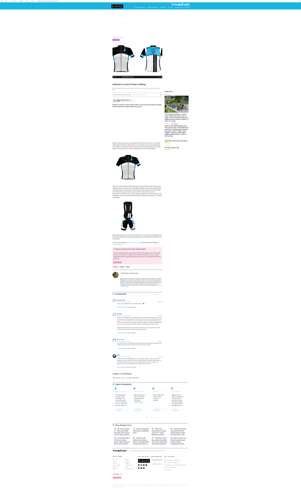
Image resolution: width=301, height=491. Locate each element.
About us (115, 459)
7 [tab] (154, 417)
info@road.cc (177, 460)
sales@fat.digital (181, 465)
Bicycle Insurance (129, 469)
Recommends (128, 465)
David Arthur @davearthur (129, 273)
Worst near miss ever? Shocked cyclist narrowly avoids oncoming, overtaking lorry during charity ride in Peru (178, 441)
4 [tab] (150, 417)
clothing (115, 266)
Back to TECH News (118, 37)
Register (124, 307)
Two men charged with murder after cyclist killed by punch (141, 430)
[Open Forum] (173, 7)
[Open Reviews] (146, 7)
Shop (126, 467)
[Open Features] (166, 7)
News (114, 461)
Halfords (122, 266)
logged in (124, 378)
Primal (127, 266)
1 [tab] (146, 417)
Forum (127, 459)
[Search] (1, 1)
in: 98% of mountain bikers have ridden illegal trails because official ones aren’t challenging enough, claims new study (176, 410)
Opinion (127, 461)
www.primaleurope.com (133, 242)
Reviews (115, 463)
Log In (119, 307)
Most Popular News (123, 425)
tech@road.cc (175, 462)
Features (115, 467)
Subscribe (118, 262)
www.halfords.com (117, 244)
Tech (114, 469)
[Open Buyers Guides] (158, 7)
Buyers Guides (116, 465)
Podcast (127, 463)
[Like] (159, 301)
